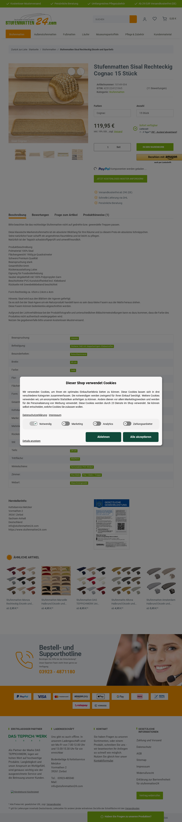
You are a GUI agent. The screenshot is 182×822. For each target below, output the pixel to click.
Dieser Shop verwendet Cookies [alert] (91, 383)
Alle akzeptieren (140, 437)
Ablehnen (103, 437)
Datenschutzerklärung (35, 415)
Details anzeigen (32, 440)
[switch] (34, 423)
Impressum (55, 415)
